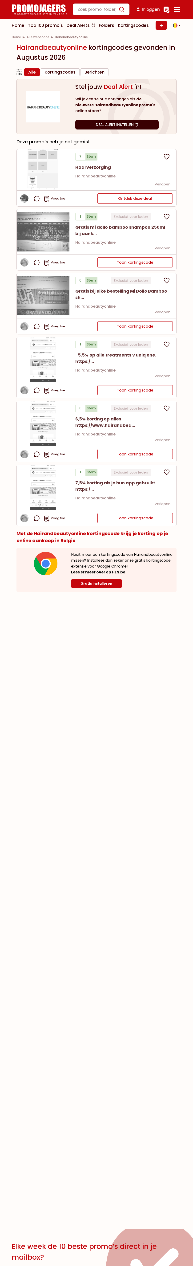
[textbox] (97, 9)
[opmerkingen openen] (36, 198)
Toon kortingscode (135, 262)
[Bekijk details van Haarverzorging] (43, 169)
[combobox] (101, 9)
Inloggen (151, 9)
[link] (16, 37)
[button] (175, 25)
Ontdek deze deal (135, 198)
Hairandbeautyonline (95, 176)
